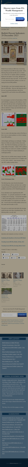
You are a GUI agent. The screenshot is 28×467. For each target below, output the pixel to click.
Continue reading (14, 23)
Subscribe (20, 19)
